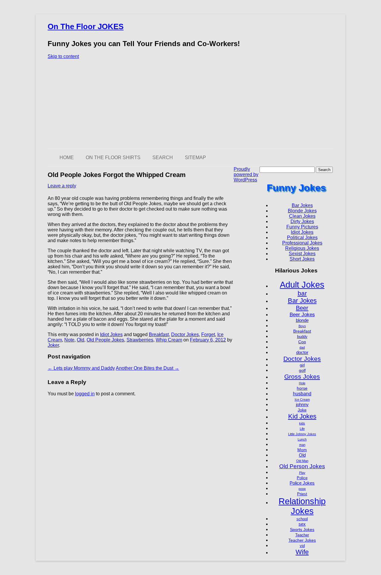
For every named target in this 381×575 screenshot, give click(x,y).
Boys (302, 326)
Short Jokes (302, 258)
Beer (302, 308)
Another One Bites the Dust (147, 368)
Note (69, 339)
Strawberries (140, 339)
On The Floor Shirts (113, 157)
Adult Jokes (302, 284)
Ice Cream (302, 399)
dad (302, 347)
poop (302, 489)
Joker (53, 345)
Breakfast (159, 334)
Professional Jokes (302, 242)
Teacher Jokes (302, 540)
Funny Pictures (302, 226)
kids (302, 423)
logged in (85, 393)
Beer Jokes (302, 314)
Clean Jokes (302, 216)
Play (302, 472)
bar (302, 293)
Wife (302, 552)
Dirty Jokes (302, 221)
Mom (302, 449)
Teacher (302, 535)
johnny (302, 404)
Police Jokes (302, 482)
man (302, 444)
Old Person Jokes (302, 466)
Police (302, 478)
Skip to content (63, 56)
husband (302, 393)
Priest (302, 494)
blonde (302, 320)
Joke (302, 410)
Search (162, 157)
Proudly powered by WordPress (246, 174)
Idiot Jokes (111, 334)
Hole (302, 383)
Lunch (302, 439)
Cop (302, 341)
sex (302, 524)
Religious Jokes (302, 248)
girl (302, 365)
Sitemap (195, 157)
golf (302, 370)
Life (302, 428)
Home (67, 157)
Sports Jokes (302, 529)
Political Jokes (302, 237)
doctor (302, 352)
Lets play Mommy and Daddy (81, 368)
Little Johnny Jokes (302, 434)
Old (80, 339)
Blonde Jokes (302, 210)
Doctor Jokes (185, 334)
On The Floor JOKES (86, 26)
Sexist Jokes (302, 253)
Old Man (302, 461)
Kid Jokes (302, 416)
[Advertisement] (190, 103)
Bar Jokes (302, 205)
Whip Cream (169, 339)
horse (302, 388)
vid (302, 546)
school (302, 519)
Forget (208, 334)
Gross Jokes (302, 376)
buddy (302, 337)
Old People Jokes (105, 339)
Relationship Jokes (302, 506)
